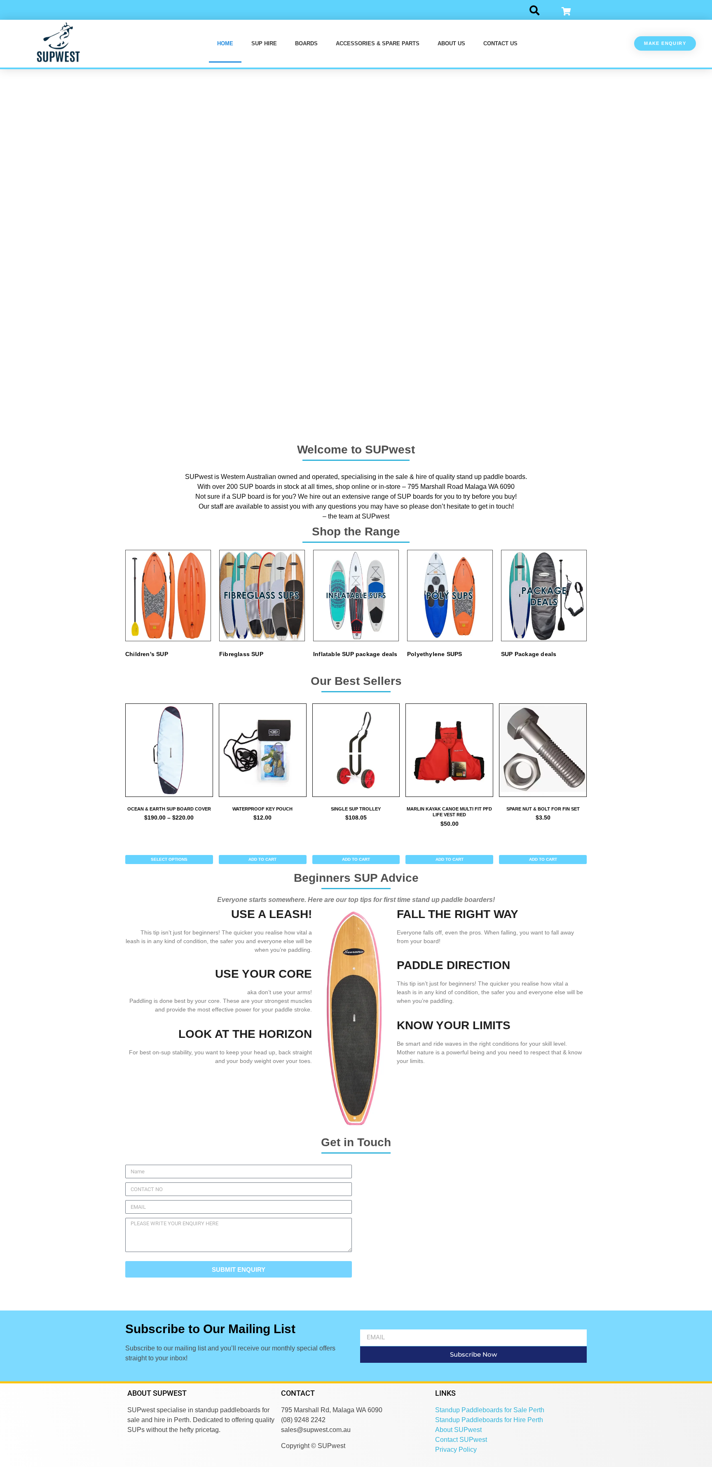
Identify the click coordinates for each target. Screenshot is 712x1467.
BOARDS (306, 43)
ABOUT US (451, 43)
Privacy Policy (456, 1449)
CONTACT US (500, 43)
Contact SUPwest (461, 1439)
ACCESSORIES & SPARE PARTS (377, 43)
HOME (225, 43)
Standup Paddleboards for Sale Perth (489, 1409)
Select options (169, 859)
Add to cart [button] (262, 859)
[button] (534, 9)
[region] (356, 250)
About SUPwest (458, 1429)
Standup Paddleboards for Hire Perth (489, 1419)
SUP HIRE (264, 43)
